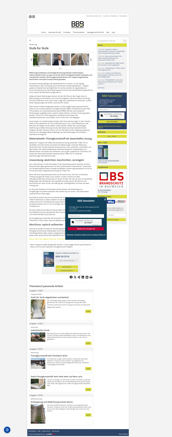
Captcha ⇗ (96, 224)
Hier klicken (88, 222)
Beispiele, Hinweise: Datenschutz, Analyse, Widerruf (86, 235)
